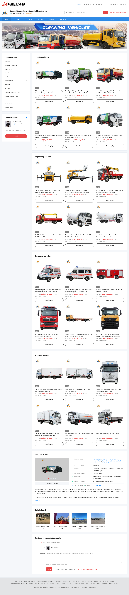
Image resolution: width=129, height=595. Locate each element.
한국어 (77, 583)
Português (30, 583)
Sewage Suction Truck (11, 96)
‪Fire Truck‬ (108, 463)
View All (37, 500)
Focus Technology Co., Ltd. (52, 587)
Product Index (97, 581)
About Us (29, 19)
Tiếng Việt (104, 583)
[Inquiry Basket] (105, 4)
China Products (28, 581)
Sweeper (7, 100)
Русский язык (44, 583)
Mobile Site (105, 581)
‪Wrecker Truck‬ (101, 463)
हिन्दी (87, 583)
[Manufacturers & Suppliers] (14, 4)
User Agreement (75, 587)
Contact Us (63, 19)
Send (49, 569)
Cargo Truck (8, 69)
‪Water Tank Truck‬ (115, 459)
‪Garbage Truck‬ (97, 459)
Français (37, 583)
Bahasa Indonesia (114, 583)
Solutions (40, 19)
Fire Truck (7, 77)
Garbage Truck (9, 81)
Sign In (79, 4)
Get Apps (113, 4)
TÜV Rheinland (97, 485)
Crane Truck (8, 73)
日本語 (82, 583)
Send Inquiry (49, 101)
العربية (71, 583)
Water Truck (8, 104)
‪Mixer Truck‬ (105, 459)
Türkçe (98, 583)
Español (23, 583)
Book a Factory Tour (52, 483)
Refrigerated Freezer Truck (12, 92)
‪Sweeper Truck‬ (97, 461)
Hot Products (18, 581)
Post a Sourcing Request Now (87, 569)
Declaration (84, 587)
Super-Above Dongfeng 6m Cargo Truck (107, 434)
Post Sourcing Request (119, 12)
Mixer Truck (8, 84)
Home (6, 19)
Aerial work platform (11, 65)
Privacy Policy (92, 587)
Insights (112, 581)
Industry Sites (76, 581)
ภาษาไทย (92, 583)
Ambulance (8, 61)
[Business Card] (26, 117)
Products (18, 19)
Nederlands (65, 583)
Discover (51, 19)
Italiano (52, 583)
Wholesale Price (67, 581)
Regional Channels (87, 581)
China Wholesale (57, 581)
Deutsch (58, 583)
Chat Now (17, 124)
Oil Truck (7, 88)
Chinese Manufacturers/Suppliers (42, 581)
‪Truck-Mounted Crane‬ (108, 461)
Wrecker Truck (9, 108)
